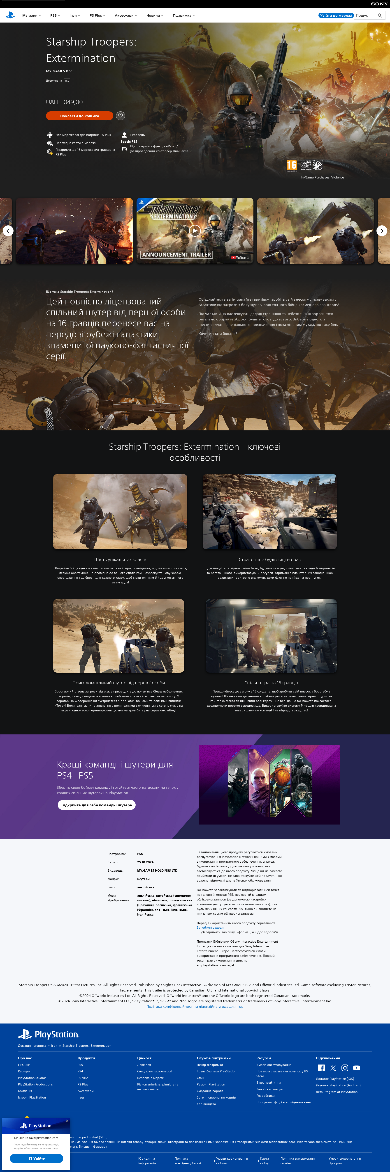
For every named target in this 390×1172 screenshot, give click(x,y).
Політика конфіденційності (188, 1160)
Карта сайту (264, 1160)
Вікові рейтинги (268, 1083)
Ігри (73, 15)
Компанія (25, 1091)
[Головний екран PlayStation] (10, 15)
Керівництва (206, 1104)
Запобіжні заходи (210, 927)
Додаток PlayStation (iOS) (335, 1079)
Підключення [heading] (328, 1058)
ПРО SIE (24, 1065)
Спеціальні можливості (154, 1071)
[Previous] (8, 230)
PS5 (53, 15)
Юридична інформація (147, 1160)
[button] (195, 231)
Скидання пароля (210, 1091)
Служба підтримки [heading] (214, 1058)
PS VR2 (83, 1078)
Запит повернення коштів (216, 1097)
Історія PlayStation (32, 1097)
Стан (200, 1078)
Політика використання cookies (298, 1160)
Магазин (29, 15)
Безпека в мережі (151, 1078)
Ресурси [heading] (263, 1058)
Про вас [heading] (25, 1058)
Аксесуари (124, 15)
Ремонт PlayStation (211, 1084)
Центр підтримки (210, 1065)
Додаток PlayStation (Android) (338, 1085)
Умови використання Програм (345, 1160)
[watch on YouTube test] (240, 257)
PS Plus (96, 15)
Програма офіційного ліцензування (283, 1102)
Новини (153, 15)
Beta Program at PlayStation (337, 1092)
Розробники (265, 1096)
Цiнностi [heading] (145, 1058)
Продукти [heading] (86, 1058)
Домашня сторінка (32, 1046)
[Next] (381, 230)
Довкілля (144, 1065)
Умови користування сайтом (232, 1160)
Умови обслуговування (273, 1065)
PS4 (80, 1071)
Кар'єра (24, 1071)
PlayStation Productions (35, 1084)
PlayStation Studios (32, 1078)
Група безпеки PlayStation (216, 1071)
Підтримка (182, 15)
